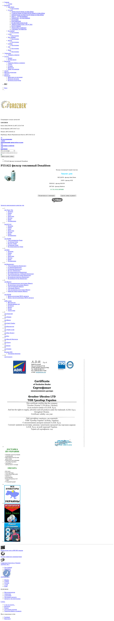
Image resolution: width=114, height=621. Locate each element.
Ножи (9, 219)
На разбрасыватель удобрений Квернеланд (21, 274)
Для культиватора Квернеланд (17, 266)
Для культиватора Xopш (15, 240)
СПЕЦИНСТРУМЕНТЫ (19, 29)
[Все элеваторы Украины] (12, 503)
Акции (6, 71)
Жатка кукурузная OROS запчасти (18, 296)
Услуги (6, 56)
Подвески (11, 305)
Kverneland (11, 31)
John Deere (11, 7)
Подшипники (12, 221)
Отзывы (10, 66)
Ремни (10, 213)
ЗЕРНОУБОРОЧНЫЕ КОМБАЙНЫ (22, 12)
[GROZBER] (14, 105)
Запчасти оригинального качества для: (12, 205)
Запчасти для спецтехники (12, 598)
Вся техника (15, 8)
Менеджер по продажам (15, 77)
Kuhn (5, 586)
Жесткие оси (11, 302)
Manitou (6, 580)
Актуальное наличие (10, 609)
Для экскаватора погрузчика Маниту (19, 290)
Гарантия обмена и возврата (16, 63)
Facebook (7, 617)
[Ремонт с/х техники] (12, 541)
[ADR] (44, 446)
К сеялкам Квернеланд (15, 267)
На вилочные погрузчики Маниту (18, 285)
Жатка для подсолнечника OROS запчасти (21, 297)
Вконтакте (7, 618)
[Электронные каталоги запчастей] (12, 522)
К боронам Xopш (13, 245)
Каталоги (7, 5)
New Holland (11, 37)
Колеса (10, 307)
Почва (10, 309)
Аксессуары (11, 310)
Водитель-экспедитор (14, 80)
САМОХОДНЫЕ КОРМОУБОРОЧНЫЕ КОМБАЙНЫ (28, 13)
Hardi (9, 50)
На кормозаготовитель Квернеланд (18, 277)
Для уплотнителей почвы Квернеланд (19, 275)
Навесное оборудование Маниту (18, 291)
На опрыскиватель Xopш (15, 246)
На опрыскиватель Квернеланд (17, 272)
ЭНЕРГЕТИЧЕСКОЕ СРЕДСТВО (21, 24)
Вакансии (11, 67)
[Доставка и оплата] (12, 484)
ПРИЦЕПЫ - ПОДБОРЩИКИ (20, 18)
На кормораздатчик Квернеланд (17, 278)
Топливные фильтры (14, 353)
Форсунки (11, 216)
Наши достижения (13, 69)
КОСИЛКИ (15, 19)
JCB (9, 47)
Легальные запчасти (10, 597)
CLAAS (10, 10)
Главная (6, 2)
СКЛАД (6, 74)
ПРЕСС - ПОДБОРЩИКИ (19, 16)
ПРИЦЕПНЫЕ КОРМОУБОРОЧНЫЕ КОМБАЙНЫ (27, 15)
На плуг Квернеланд (14, 270)
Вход (5, 88)
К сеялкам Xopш (13, 242)
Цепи (9, 214)
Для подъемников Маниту (16, 286)
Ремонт (10, 58)
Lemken (10, 43)
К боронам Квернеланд (15, 269)
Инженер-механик (13, 79)
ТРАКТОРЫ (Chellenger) (18, 27)
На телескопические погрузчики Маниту (20, 283)
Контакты (7, 61)
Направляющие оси (14, 304)
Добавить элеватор (13, 55)
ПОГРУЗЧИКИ (16, 26)
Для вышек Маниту (14, 288)
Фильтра (10, 211)
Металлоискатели (9, 592)
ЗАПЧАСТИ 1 (5, 564)
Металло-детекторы (10, 72)
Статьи (10, 4)
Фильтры (10, 251)
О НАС (10, 64)
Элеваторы (7, 53)
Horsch (10, 40)
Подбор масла (12, 59)
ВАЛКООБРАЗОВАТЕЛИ (19, 23)
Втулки (10, 218)
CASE (10, 34)
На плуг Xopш (12, 243)
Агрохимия (7, 595)
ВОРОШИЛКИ (16, 21)
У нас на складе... (9, 604)
